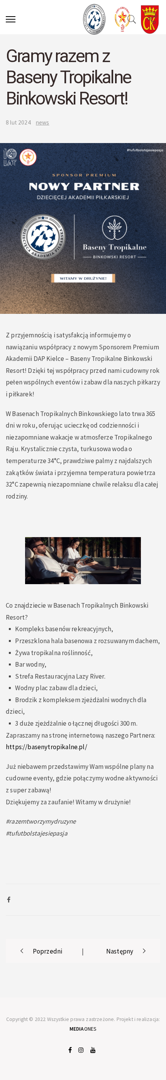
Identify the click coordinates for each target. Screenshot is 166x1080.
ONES (83, 1029)
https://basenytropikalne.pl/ (46, 747)
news (42, 122)
